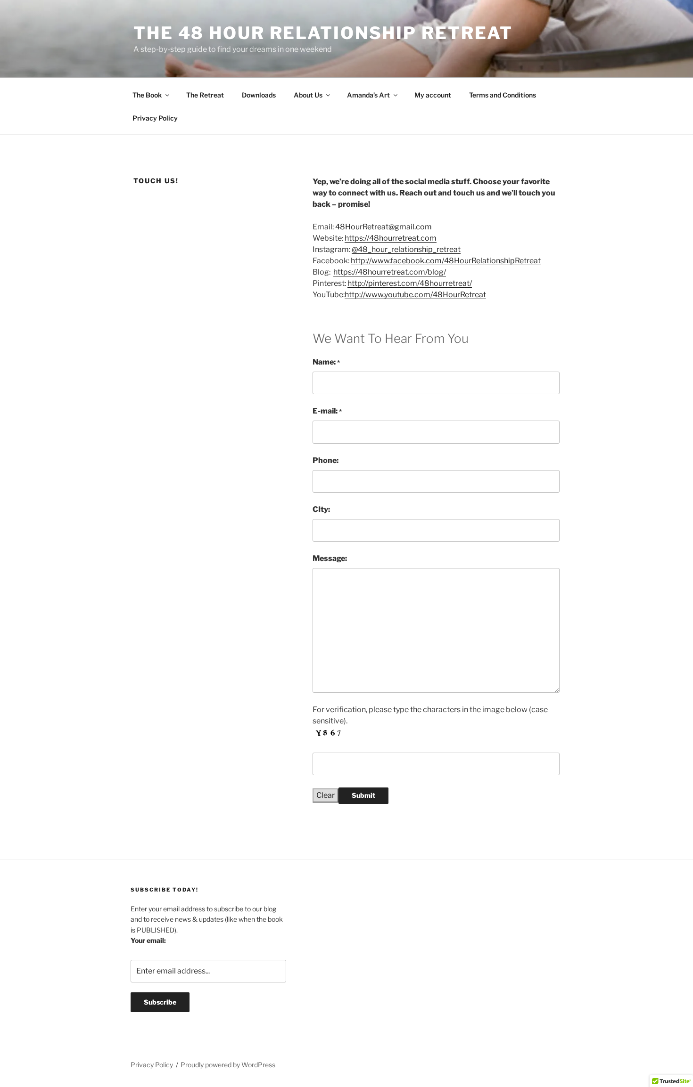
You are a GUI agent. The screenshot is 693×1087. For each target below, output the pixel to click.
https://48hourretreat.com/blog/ (389, 272)
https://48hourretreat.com (391, 238)
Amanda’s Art (368, 95)
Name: (326, 361)
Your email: (148, 940)
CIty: (321, 509)
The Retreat (205, 95)
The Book (147, 95)
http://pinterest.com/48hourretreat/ (409, 283)
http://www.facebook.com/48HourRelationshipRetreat (446, 260)
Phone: (325, 460)
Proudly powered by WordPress (228, 1065)
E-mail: (327, 410)
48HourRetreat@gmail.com (383, 226)
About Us (308, 95)
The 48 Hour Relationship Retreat (323, 33)
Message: (330, 558)
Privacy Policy (155, 118)
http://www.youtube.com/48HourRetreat (415, 294)
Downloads (259, 95)
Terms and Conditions (502, 95)
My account (432, 95)
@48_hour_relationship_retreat (406, 249)
